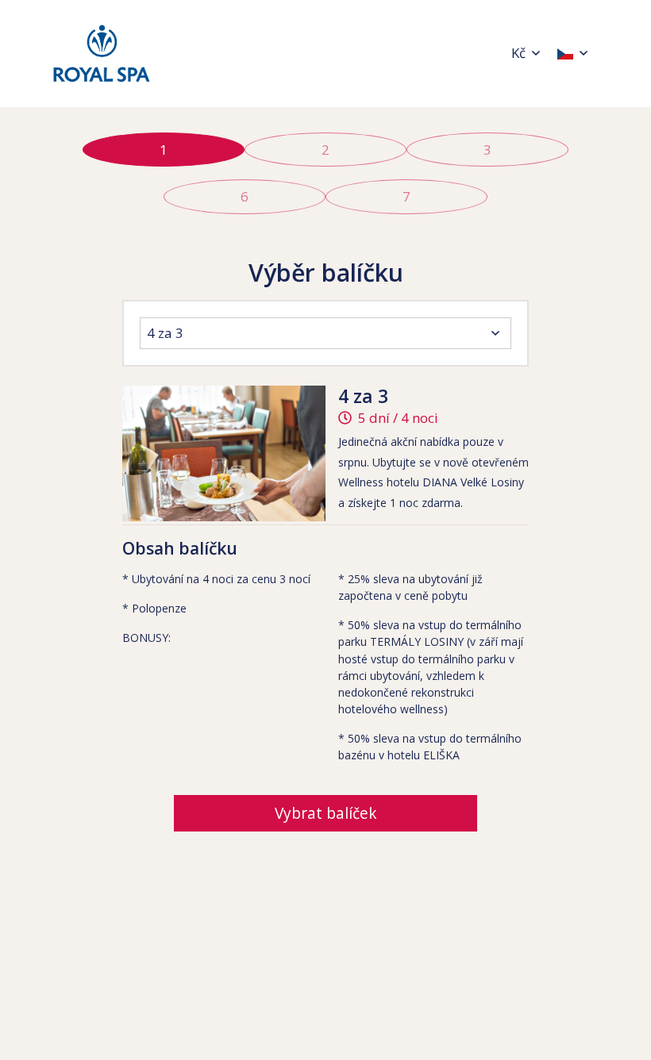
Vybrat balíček (326, 813)
